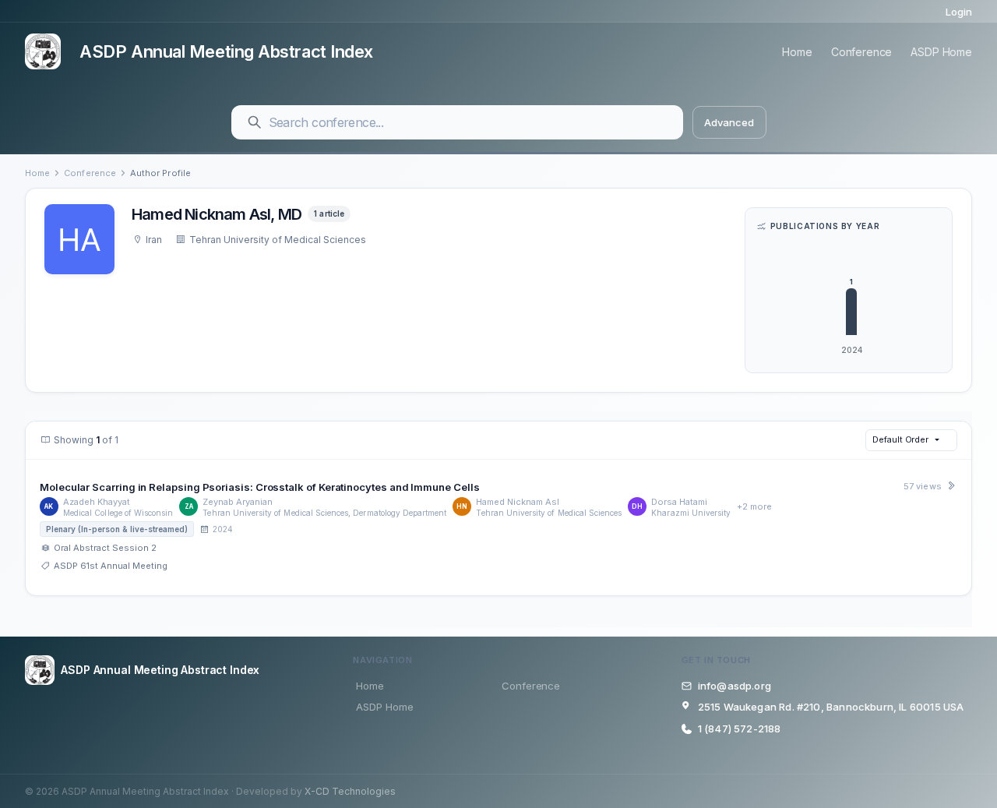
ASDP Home (941, 51)
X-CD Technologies (350, 791)
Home (797, 51)
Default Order (900, 439)
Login (959, 11)
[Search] (255, 122)
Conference (862, 51)
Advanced (728, 122)
